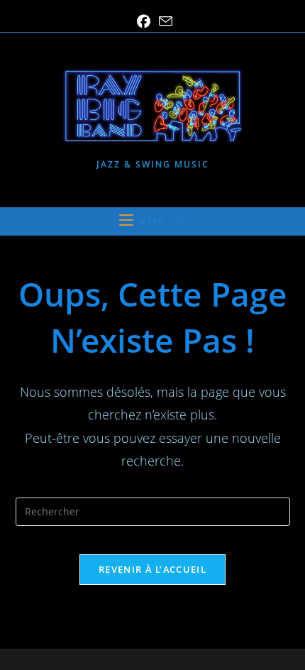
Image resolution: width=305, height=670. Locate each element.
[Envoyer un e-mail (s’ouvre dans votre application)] (163, 21)
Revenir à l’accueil (152, 569)
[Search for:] (176, 221)
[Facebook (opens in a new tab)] (144, 21)
